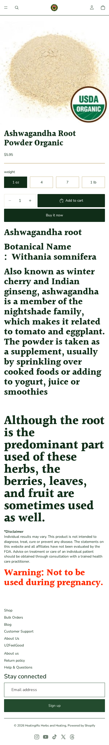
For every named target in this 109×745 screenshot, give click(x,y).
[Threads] (72, 737)
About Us (11, 638)
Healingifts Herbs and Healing (45, 725)
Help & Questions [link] (18, 667)
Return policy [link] (14, 660)
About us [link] (11, 653)
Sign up (54, 705)
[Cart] (102, 7)
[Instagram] (37, 737)
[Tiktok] (54, 737)
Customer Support (18, 631)
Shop (8, 610)
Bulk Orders (13, 617)
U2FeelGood (14, 645)
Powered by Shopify (81, 725)
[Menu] (6, 7)
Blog (7, 624)
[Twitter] (63, 737)
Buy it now (54, 215)
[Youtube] (46, 737)
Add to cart (74, 200)
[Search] (16, 7)
